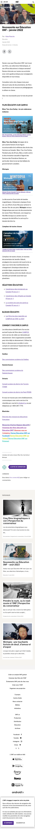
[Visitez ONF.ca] (20, 2)
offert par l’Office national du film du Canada (17, 136)
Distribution (17, 721)
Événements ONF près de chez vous (17, 681)
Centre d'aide (17, 698)
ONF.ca (17, 714)
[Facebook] (4, 52)
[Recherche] (33, 2)
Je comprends (8, 823)
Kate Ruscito (10, 36)
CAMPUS (25, 332)
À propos (17, 694)
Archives (17, 728)
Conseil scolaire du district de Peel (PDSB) (16, 392)
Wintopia (4, 457)
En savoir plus (20, 823)
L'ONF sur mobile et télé (17, 754)
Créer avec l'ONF (17, 685)
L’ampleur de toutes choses (9, 455)
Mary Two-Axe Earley (23, 455)
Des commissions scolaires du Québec (15, 359)
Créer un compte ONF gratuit (17, 674)
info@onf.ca (22, 403)
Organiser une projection (17, 688)
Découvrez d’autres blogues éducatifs (15, 425)
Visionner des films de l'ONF (17, 678)
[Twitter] (10, 52)
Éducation (5, 39)
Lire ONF (5, 2)
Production (17, 718)
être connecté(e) (14, 478)
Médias (17, 705)
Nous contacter (17, 701)
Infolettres (17, 708)
